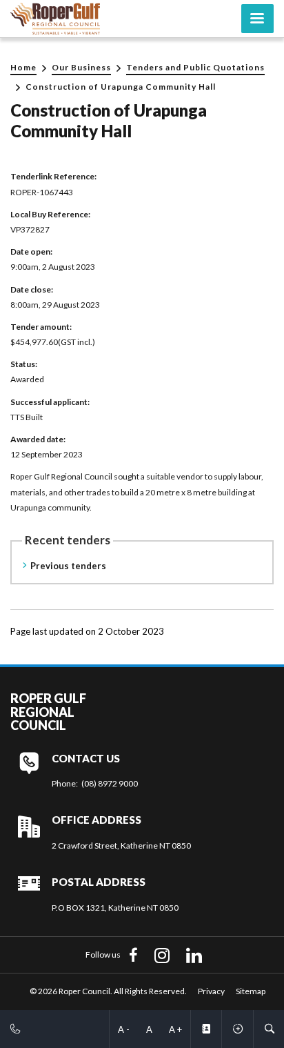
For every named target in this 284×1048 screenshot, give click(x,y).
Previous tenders (68, 565)
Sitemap (250, 991)
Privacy (211, 991)
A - (124, 1029)
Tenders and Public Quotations (195, 67)
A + (175, 1029)
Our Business (81, 67)
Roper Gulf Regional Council (48, 712)
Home (23, 67)
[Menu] (257, 18)
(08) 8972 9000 (109, 783)
